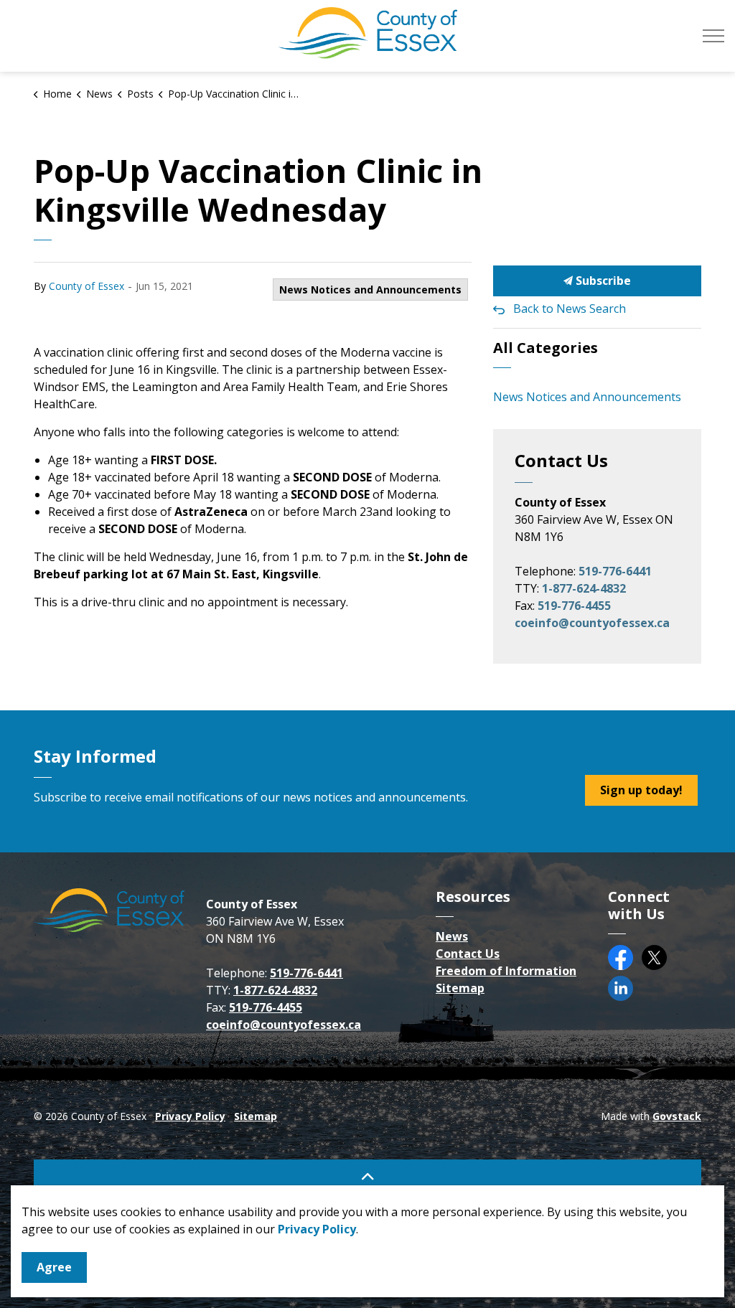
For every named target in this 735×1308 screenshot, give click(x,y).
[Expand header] (713, 36)
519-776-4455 (574, 605)
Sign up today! (641, 790)
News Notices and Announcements (370, 289)
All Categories (545, 347)
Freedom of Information (506, 971)
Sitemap (460, 988)
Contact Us (468, 953)
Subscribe (602, 280)
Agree (54, 1267)
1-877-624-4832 (584, 588)
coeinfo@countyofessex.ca (592, 623)
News (452, 936)
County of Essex (86, 286)
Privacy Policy (190, 1116)
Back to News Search (569, 308)
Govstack (676, 1116)
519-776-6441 (615, 571)
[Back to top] (367, 1175)
